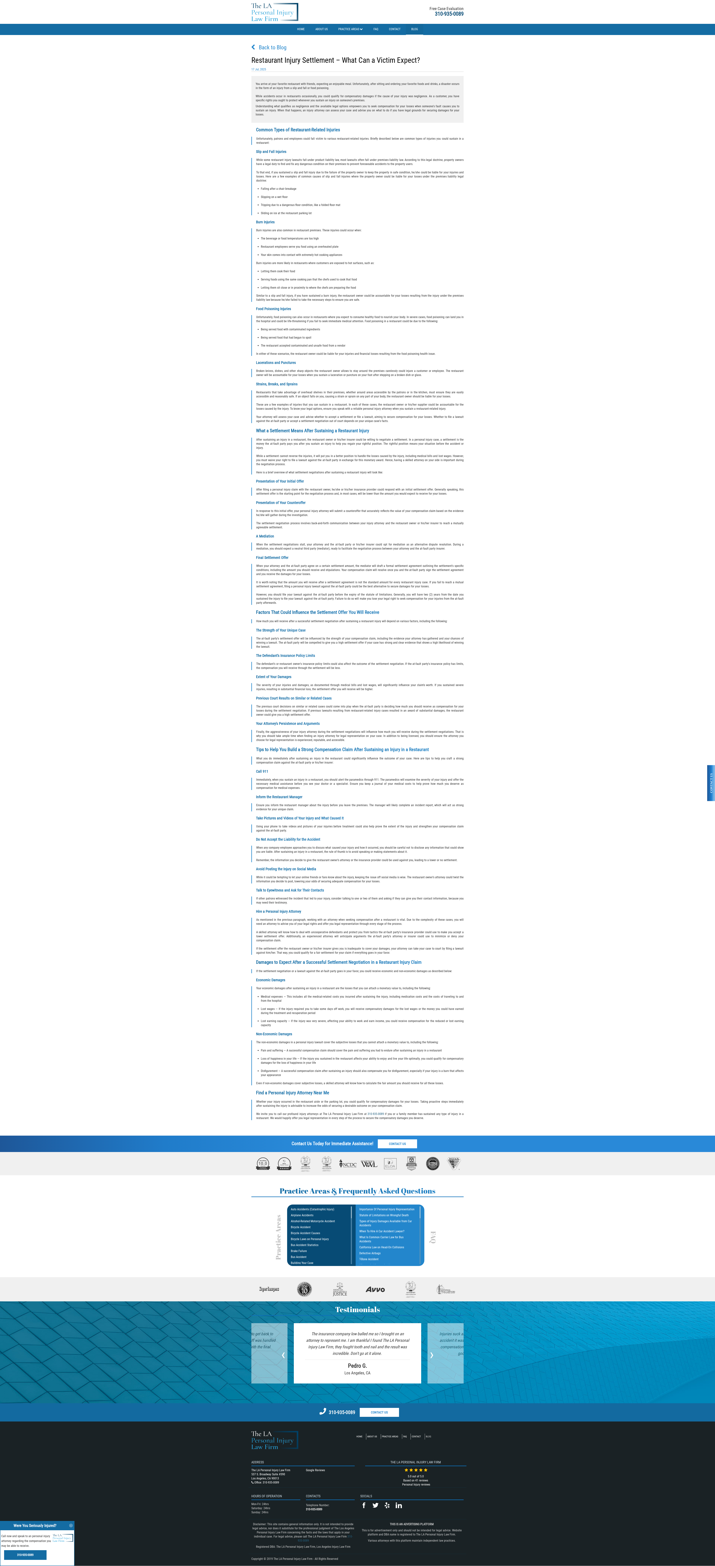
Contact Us (397, 1144)
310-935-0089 (449, 14)
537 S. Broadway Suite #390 (268, 1474)
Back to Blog (273, 47)
